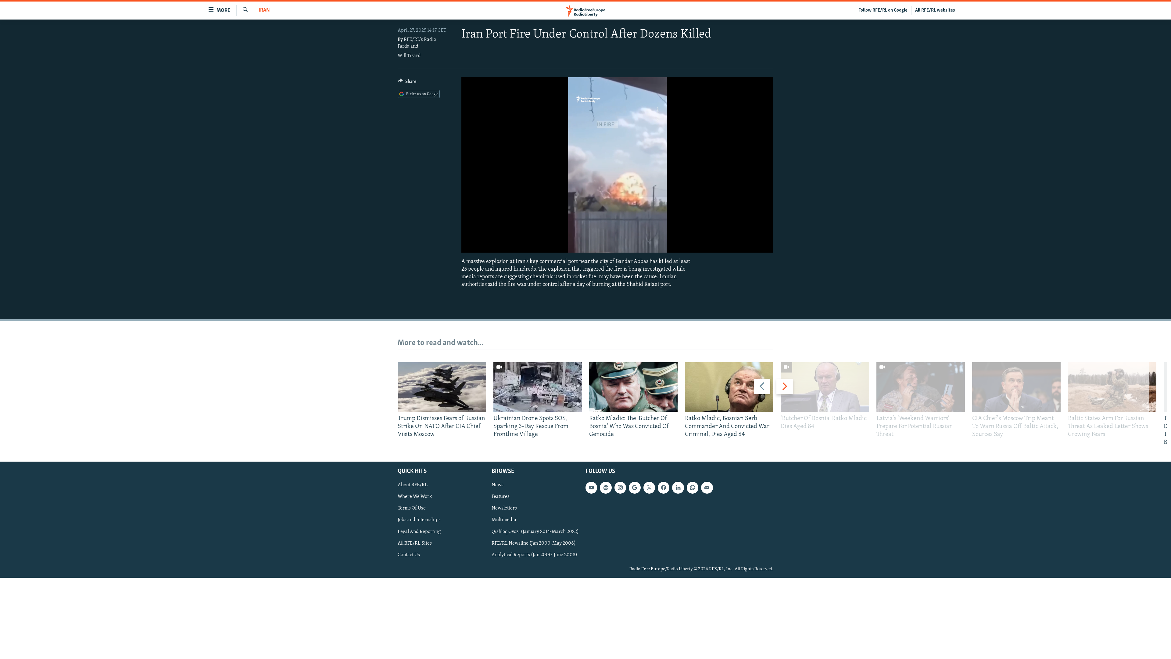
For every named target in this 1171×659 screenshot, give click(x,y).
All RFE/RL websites (935, 10)
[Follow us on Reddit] (605, 487)
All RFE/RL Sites (415, 543)
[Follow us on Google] (634, 487)
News (497, 485)
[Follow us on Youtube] (591, 487)
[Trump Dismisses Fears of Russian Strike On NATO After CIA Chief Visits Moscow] (442, 387)
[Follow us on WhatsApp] (692, 487)
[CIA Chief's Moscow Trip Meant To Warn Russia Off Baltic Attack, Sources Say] (1016, 387)
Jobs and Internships (419, 519)
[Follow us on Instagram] (620, 487)
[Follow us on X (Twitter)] (649, 487)
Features (501, 496)
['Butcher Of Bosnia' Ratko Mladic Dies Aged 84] (825, 387)
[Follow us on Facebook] (663, 487)
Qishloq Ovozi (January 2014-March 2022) (535, 531)
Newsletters (504, 508)
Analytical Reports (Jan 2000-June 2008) (534, 554)
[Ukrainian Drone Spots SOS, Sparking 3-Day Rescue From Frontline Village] (537, 387)
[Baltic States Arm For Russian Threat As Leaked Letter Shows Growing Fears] (1112, 387)
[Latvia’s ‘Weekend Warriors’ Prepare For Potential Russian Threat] (920, 387)
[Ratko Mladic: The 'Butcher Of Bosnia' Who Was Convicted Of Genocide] (633, 387)
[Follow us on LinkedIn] (678, 487)
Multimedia (504, 519)
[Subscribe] (707, 487)
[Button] (407, 83)
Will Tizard (409, 55)
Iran (264, 10)
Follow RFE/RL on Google (883, 10)
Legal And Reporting (419, 531)
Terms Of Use (412, 508)
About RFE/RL (413, 485)
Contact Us (409, 554)
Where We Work (415, 496)
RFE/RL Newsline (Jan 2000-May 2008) (534, 543)
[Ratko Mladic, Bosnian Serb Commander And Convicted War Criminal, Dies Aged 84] (729, 387)
